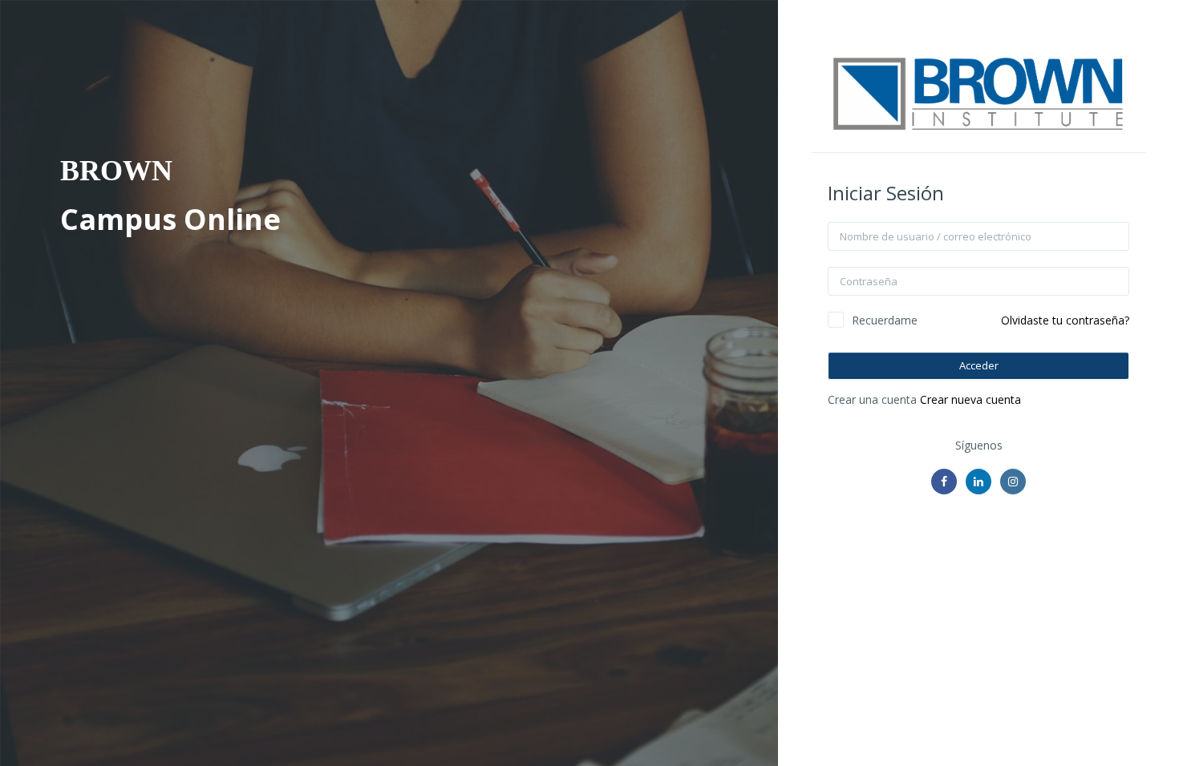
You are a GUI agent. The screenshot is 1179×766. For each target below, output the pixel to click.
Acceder (979, 365)
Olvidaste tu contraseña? (1065, 320)
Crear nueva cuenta (970, 399)
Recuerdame (885, 320)
